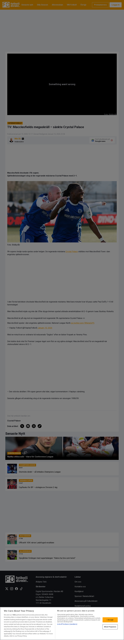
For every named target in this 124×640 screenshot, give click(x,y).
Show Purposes (110, 627)
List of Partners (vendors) (67, 624)
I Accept (110, 620)
